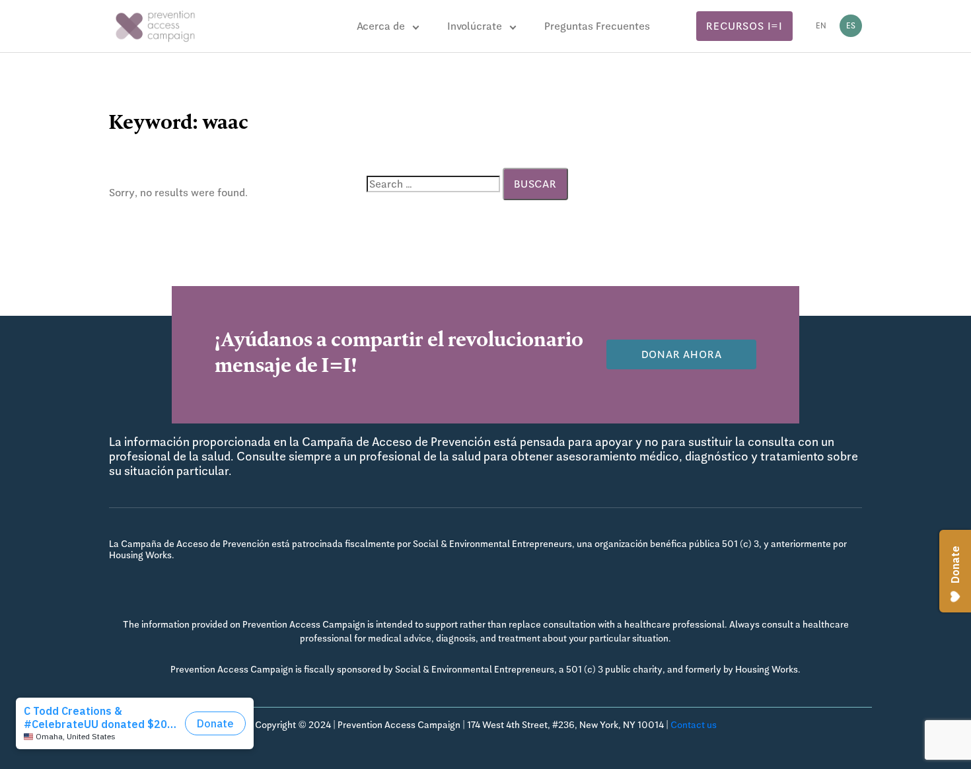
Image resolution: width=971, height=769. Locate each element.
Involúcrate (474, 26)
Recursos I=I (744, 26)
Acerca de (381, 26)
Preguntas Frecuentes (597, 26)
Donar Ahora (681, 354)
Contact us (693, 724)
